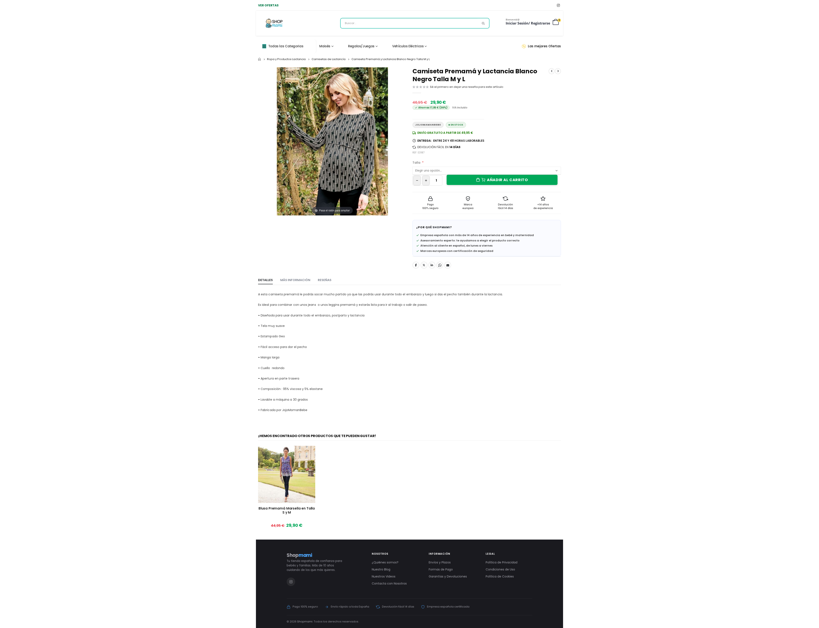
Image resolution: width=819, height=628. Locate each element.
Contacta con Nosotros (389, 583)
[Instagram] (558, 5)
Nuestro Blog (381, 569)
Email (447, 265)
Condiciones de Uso (500, 569)
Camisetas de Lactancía (329, 59)
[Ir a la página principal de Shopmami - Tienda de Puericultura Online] (274, 23)
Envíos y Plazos (440, 562)
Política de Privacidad (501, 562)
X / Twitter (424, 265)
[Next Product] (558, 71)
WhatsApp (439, 265)
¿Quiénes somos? (385, 562)
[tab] (265, 280)
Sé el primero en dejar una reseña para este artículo (466, 87)
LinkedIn (431, 265)
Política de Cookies (500, 576)
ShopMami (441, 227)
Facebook (415, 265)
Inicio (259, 59)
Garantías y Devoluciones (448, 576)
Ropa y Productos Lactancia (286, 59)
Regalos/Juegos (361, 46)
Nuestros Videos (383, 576)
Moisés (324, 46)
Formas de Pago (441, 569)
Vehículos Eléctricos (408, 46)
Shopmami (304, 621)
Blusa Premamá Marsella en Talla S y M (286, 510)
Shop (299, 555)
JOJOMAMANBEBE (428, 124)
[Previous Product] (552, 71)
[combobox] (415, 23)
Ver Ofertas (268, 5)
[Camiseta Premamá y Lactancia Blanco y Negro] (308, 228)
